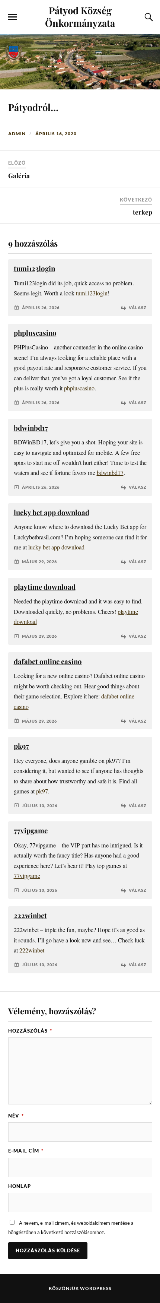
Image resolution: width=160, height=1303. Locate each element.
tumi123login (34, 268)
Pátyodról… (33, 107)
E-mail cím (26, 1151)
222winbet (30, 915)
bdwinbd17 (31, 427)
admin (17, 133)
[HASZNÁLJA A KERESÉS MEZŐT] (147, 17)
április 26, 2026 (41, 307)
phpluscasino (35, 332)
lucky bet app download (51, 512)
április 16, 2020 (56, 133)
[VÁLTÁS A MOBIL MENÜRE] (12, 17)
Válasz (138, 307)
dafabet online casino (48, 661)
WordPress (95, 1288)
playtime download (45, 587)
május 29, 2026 (39, 561)
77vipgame (31, 830)
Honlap (19, 1186)
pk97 (21, 746)
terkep (142, 212)
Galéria (19, 175)
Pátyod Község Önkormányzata (80, 16)
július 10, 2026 (39, 805)
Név (16, 1116)
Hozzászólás (30, 1031)
